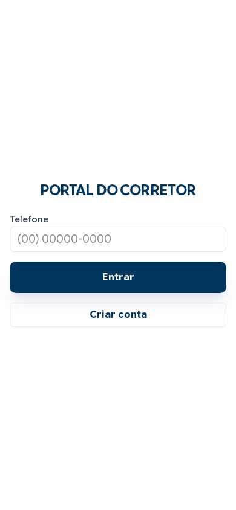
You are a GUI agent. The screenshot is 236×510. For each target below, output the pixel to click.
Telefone (29, 219)
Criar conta (118, 315)
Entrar (118, 277)
